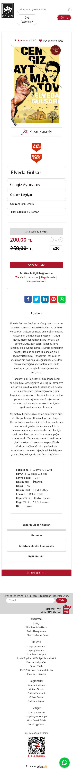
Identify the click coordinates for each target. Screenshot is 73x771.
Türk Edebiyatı (19, 211)
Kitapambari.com (36, 281)
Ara (68, 10)
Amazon (33, 277)
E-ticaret (31, 766)
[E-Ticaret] (42, 766)
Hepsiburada (48, 277)
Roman (35, 211)
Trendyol (20, 277)
